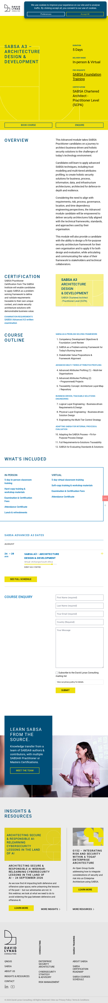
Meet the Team (24, 770)
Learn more (24, 908)
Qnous (8, 961)
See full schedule (20, 579)
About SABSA (80, 961)
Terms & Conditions (80, 1000)
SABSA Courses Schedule (81, 978)
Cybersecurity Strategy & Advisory (47, 974)
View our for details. (70, 682)
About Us (9, 971)
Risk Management (49, 982)
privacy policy (69, 682)
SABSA (8, 966)
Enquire (79, 125)
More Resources (82, 909)
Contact (9, 981)
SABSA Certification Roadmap (80, 969)
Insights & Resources (17, 976)
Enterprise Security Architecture (47, 964)
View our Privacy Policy (61, 1000)
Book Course (28, 125)
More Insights (49, 909)
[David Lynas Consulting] (12, 8)
